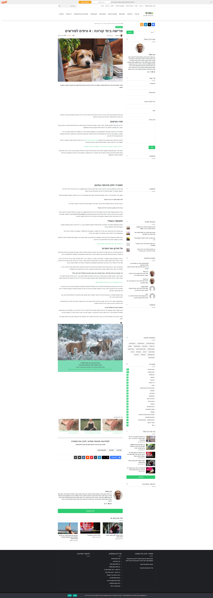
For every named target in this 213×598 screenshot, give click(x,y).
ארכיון (102, 6)
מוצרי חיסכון (151, 422)
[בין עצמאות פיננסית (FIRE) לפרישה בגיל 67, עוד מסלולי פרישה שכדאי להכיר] (150, 447)
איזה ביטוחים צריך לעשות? (113, 575)
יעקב (147, 294)
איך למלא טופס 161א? (114, 566)
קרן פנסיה (143, 354)
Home (120, 23)
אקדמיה (152, 390)
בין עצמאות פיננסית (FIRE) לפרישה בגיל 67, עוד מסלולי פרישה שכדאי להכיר (137, 446)
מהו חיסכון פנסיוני (115, 558)
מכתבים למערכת (149, 417)
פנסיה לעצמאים (150, 409)
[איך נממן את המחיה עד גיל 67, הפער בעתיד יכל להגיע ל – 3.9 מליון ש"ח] (150, 439)
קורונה (111, 450)
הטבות (152, 404)
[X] (107, 504)
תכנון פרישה (102, 14)
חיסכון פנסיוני (137, 346)
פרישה (119, 450)
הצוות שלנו (122, 14)
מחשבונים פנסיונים (120, 6)
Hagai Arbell (144, 286)
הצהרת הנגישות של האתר (146, 564)
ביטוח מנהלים (141, 343)
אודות (136, 6)
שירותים (130, 14)
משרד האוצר (131, 349)
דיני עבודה (68, 14)
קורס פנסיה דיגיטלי (115, 586)
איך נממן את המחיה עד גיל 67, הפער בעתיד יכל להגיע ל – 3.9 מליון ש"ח (137, 438)
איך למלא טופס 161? (115, 564)
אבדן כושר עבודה (150, 343)
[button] (106, 2)
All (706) (141, 477)
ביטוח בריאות (150, 398)
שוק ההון (136, 354)
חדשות (152, 377)
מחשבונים (151, 396)
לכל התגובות (90, 511)
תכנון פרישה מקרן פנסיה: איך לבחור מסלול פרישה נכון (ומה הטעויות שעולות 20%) (68, 537)
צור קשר (107, 6)
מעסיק (129, 346)
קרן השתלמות (151, 354)
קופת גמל (138, 351)
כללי (153, 425)
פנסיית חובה (151, 351)
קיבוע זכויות (151, 401)
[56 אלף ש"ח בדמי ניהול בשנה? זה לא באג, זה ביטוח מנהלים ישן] (150, 470)
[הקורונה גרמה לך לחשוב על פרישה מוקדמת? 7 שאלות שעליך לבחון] (90, 424)
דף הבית (141, 6)
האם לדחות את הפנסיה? (93, 535)
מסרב (69, 595)
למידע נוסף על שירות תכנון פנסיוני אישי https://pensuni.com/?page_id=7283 (90, 369)
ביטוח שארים (132, 343)
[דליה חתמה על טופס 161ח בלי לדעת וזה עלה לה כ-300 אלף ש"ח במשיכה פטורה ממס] (150, 455)
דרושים (112, 6)
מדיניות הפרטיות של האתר (146, 568)
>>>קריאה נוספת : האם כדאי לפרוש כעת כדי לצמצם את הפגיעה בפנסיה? (103, 146)
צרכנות (62, 14)
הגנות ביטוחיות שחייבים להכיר (146, 414)
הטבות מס (144, 346)
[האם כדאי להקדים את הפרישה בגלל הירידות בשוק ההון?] (112, 424)
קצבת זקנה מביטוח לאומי (91, 140)
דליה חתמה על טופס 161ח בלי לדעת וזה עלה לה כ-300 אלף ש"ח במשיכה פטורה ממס (136, 454)
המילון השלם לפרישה (115, 577)
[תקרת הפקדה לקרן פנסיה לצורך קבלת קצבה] (113, 528)
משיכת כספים (151, 349)
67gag (152, 412)
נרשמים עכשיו (85, 2)
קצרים (132, 351)
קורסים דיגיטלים (129, 6)
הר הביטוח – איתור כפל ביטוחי (112, 572)
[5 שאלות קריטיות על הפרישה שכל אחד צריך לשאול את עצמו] (68, 424)
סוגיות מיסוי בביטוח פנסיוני (81, 14)
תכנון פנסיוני (93, 14)
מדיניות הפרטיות (81, 595)
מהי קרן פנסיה (116, 561)
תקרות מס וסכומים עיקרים (113, 580)
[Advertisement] (90, 102)
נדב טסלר (117, 35)
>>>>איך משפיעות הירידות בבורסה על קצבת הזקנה (109, 282)
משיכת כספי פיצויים (140, 349)
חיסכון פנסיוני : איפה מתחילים (146, 420)
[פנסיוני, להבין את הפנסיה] (148, 14)
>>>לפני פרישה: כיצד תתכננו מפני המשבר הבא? (110, 243)
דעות (153, 385)
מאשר (75, 595)
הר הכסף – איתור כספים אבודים (112, 569)
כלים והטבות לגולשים (115, 583)
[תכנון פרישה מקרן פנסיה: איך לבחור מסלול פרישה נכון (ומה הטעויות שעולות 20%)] (68, 528)
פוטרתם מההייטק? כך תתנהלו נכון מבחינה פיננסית (140, 264)
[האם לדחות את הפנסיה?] (90, 528)
